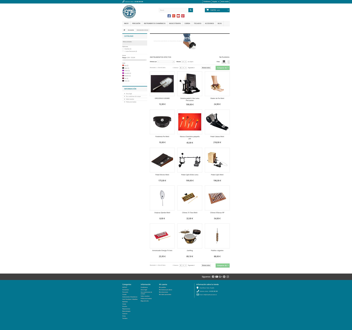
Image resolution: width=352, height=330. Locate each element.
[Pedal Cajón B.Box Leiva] (189, 160)
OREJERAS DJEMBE (162, 98)
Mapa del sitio (145, 301)
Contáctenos (207, 1)
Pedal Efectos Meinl (162, 175)
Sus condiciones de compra (133, 96)
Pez (126, 78)
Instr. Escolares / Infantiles (130, 299)
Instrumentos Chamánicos (154, 23)
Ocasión (124, 306)
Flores (126, 81)
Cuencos (124, 313)
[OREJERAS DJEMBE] (162, 83)
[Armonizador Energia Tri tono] (162, 235)
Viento (124, 304)
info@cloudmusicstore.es (210, 294)
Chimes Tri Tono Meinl (189, 213)
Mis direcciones (163, 292)
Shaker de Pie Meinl (217, 98)
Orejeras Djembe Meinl (162, 213)
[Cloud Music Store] (139, 12)
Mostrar (179, 61)
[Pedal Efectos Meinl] (162, 160)
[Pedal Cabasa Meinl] (217, 121)
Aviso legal (129, 93)
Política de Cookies (131, 102)
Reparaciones (126, 309)
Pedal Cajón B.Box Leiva (189, 175)
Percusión (136, 23)
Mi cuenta (163, 284)
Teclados (197, 23)
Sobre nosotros (130, 99)
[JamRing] (189, 235)
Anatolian (128, 49)
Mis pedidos (162, 287)
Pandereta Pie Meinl (162, 136)
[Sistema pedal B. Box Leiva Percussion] (189, 83)
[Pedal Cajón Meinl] (217, 160)
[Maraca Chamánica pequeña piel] (189, 121)
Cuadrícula (223, 63)
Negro (126, 68)
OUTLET (124, 287)
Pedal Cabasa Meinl (217, 136)
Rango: (124, 57)
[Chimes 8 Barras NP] (217, 198)
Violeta (127, 70)
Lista (229, 63)
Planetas (127, 75)
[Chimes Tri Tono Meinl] (189, 198)
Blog (220, 23)
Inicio (126, 23)
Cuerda (187, 23)
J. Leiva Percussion (131, 51)
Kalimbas (125, 301)
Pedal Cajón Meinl (217, 175)
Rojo (126, 65)
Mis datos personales (165, 294)
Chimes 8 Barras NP (217, 213)
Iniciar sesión (225, 1)
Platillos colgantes (217, 250)
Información (130, 89)
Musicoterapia (175, 23)
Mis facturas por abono (165, 289)
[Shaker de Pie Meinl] (217, 83)
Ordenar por (153, 61)
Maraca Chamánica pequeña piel (189, 138)
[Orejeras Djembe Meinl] (162, 198)
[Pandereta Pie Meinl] (162, 121)
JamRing (190, 250)
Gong (123, 316)
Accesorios (209, 23)
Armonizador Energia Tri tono (162, 250)
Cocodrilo (127, 73)
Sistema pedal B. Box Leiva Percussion (189, 99)
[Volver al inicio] (124, 30)
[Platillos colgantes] (217, 235)
